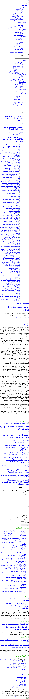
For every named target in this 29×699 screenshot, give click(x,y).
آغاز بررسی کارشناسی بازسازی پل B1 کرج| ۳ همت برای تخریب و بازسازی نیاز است (10, 231)
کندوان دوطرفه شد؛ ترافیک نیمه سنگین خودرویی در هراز (11, 172)
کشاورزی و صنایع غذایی (17, 17)
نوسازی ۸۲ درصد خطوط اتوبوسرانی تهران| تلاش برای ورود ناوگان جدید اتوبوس (10, 204)
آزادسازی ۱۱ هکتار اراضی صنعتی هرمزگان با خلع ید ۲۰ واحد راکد (11, 283)
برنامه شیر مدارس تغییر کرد (12, 197)
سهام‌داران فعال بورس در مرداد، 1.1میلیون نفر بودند (11, 270)
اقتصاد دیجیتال (22, 36)
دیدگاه (27, 494)
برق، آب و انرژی (19, 9)
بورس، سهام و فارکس (17, 26)
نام (28, 507)
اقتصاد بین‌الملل (22, 22)
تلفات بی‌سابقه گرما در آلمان (12, 163)
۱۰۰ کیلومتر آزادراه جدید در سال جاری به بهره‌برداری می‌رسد (11, 207)
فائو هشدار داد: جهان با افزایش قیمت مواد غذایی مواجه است (10, 210)
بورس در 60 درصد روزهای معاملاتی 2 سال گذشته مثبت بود (10, 299)
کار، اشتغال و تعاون (18, 13)
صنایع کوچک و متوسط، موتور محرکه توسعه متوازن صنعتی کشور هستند (10, 273)
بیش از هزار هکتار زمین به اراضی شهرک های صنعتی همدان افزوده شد (11, 289)
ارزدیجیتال (20, 25)
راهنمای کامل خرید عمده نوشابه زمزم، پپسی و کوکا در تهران (11, 216)
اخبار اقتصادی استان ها (17, 20)
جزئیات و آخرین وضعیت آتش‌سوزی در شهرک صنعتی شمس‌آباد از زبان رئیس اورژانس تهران (10, 255)
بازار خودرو (20, 30)
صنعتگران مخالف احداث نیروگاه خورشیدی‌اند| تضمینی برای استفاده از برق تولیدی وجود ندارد (11, 259)
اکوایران (27, 320)
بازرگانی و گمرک (19, 32)
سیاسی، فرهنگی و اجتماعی (16, 52)
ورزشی (21, 48)
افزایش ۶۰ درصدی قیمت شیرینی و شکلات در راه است (10, 195)
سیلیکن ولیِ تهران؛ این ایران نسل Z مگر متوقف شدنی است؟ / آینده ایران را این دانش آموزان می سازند (10, 280)
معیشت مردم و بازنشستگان (16, 19)
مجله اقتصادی (22, 684)
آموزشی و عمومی (18, 49)
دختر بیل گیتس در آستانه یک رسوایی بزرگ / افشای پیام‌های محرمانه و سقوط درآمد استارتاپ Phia (10, 296)
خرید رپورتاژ (23, 682)
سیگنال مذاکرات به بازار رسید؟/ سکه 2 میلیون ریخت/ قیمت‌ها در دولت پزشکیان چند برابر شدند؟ (14, 460)
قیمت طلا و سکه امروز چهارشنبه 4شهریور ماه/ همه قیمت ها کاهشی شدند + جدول (16, 447)
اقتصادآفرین (17, 43)
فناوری (21, 38)
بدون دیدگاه (26, 324)
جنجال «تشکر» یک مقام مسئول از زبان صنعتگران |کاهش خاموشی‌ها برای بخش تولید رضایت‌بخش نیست (10, 264)
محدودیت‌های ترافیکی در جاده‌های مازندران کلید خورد (11, 213)
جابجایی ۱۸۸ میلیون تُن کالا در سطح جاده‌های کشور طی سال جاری (10, 235)
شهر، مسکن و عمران (17, 15)
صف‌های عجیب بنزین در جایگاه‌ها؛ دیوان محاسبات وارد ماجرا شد (12, 139)
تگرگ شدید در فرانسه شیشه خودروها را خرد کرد (14, 538)
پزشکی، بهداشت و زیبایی (17, 50)
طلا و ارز (21, 23)
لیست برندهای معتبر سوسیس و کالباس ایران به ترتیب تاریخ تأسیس (11, 200)
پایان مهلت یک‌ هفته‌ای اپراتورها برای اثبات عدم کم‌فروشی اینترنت (10, 166)
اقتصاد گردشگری (18, 33)
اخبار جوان (23, 40)
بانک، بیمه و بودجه (18, 12)
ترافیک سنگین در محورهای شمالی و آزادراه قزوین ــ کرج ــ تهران (10, 242)
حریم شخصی (22, 681)
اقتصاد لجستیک (22, 29)
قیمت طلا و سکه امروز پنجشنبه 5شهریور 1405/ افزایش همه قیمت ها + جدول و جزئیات (14, 482)
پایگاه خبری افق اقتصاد (20, 685)
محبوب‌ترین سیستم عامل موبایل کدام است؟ (15, 534)
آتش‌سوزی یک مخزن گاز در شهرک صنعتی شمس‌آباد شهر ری (11, 251)
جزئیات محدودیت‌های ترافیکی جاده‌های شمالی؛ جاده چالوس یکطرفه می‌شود (10, 239)
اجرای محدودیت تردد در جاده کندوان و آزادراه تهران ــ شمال (10, 228)
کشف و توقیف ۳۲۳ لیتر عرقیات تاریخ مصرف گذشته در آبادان (10, 161)
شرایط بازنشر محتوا (21, 679)
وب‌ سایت (26, 512)
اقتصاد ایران (23, 7)
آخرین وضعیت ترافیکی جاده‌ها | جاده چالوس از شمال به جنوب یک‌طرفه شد (10, 180)
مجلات (21, 42)
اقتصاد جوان (13, 696)
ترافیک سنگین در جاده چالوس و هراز (10, 249)
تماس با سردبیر (22, 678)
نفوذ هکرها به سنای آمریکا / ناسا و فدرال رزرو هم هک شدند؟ (13, 118)
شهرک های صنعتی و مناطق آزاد (15, 27)
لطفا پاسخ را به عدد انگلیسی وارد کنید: (19, 519)
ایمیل (27, 509)
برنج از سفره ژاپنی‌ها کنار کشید (11, 193)
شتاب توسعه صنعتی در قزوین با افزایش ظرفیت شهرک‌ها (11, 267)
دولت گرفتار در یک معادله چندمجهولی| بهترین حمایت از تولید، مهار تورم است (10, 246)
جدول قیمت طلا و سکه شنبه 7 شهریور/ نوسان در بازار (12, 169)
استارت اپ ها (19, 39)
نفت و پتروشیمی (19, 10)
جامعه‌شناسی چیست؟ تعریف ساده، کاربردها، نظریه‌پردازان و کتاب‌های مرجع (10, 191)
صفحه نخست (25, 303)
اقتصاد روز (17, 45)
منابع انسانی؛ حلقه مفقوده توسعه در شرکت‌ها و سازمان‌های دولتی (10, 183)
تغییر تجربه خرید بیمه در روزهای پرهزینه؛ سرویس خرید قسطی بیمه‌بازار (17, 605)
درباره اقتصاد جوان (21, 677)
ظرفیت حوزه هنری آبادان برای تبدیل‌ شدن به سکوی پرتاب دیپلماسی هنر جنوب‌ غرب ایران (10, 187)
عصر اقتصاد (17, 46)
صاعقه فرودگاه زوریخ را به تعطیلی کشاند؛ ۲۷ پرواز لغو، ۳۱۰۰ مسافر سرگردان (11, 158)
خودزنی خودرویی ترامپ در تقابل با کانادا (16, 558)
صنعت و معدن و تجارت (17, 16)
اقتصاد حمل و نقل (18, 35)
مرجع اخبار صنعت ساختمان (19, 687)
